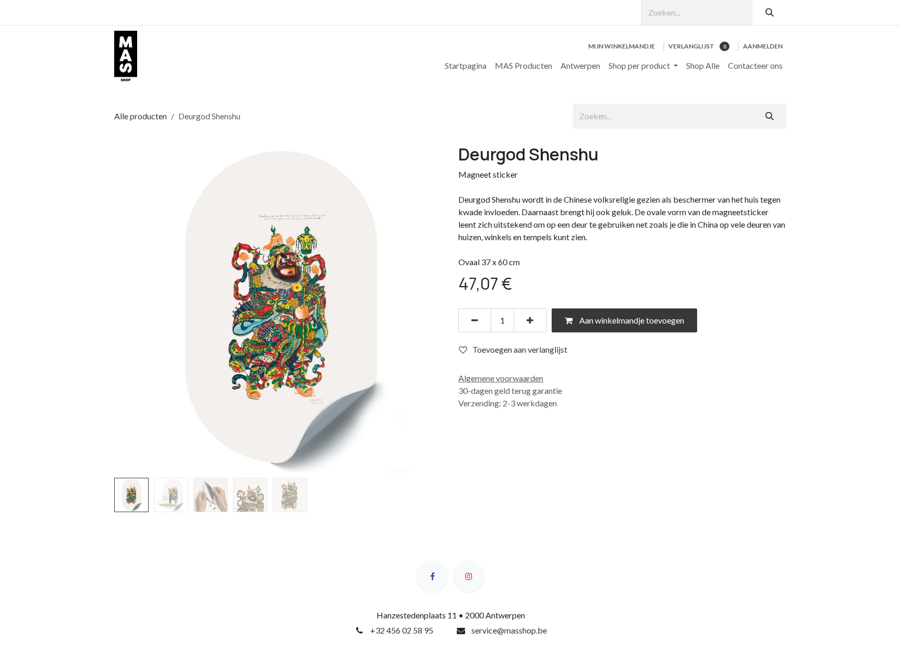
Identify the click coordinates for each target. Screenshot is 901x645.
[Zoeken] (769, 12)
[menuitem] (466, 65)
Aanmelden (763, 46)
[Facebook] (432, 576)
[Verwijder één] (474, 320)
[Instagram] (468, 576)
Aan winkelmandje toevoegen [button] (631, 320)
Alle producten (140, 116)
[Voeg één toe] (530, 320)
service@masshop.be (509, 630)
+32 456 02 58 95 (401, 630)
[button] (130, 308)
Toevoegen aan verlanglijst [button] (519, 349)
